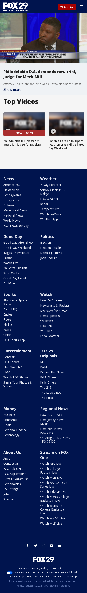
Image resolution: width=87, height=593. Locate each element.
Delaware (9, 205)
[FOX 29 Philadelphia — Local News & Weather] (15, 7)
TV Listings (10, 489)
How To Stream (51, 300)
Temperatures (50, 209)
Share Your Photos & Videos (17, 384)
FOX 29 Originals (48, 353)
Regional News (54, 408)
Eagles (7, 314)
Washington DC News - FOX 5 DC (55, 439)
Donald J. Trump (51, 253)
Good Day (12, 236)
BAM (43, 367)
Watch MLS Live (51, 523)
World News (11, 220)
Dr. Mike (9, 283)
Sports (9, 294)
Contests (9, 357)
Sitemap (9, 499)
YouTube (46, 331)
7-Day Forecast (50, 185)
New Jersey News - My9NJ (53, 422)
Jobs (6, 494)
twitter (35, 545)
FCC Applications (14, 474)
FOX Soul (46, 326)
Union (7, 335)
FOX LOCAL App (51, 415)
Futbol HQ (10, 309)
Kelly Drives (48, 382)
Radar (44, 204)
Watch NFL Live (51, 463)
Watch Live (67, 7)
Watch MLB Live (51, 478)
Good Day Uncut (14, 278)
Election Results (51, 248)
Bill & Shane (48, 377)
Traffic (7, 258)
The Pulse (47, 398)
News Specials (50, 316)
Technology (11, 435)
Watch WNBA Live (52, 518)
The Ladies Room (52, 393)
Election (45, 243)
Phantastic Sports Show (15, 302)
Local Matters (49, 336)
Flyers (7, 319)
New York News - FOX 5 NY (52, 430)
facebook (27, 545)
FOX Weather (49, 199)
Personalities (12, 484)
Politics (47, 236)
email (59, 545)
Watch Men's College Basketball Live (54, 498)
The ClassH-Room (15, 367)
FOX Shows (11, 362)
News (8, 178)
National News (13, 215)
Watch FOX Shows (16, 377)
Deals (7, 425)
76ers (7, 330)
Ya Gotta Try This (15, 268)
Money (9, 408)
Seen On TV (11, 273)
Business (9, 415)
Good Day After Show (18, 243)
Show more (12, 89)
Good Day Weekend (17, 248)
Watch (46, 294)
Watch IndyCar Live (53, 492)
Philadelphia (11, 190)
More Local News (15, 210)
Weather (48, 178)
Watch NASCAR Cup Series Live (53, 484)
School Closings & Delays (52, 192)
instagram (43, 545)
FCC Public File (13, 469)
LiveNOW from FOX (53, 311)
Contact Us (11, 463)
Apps (6, 458)
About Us (12, 452)
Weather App (49, 219)
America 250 (11, 185)
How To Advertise (15, 479)
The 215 (45, 387)
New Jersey (11, 200)
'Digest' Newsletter (16, 253)
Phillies (8, 325)
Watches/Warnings (53, 214)
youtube (51, 545)
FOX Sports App (14, 340)
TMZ (6, 372)
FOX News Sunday (16, 226)
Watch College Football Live (50, 470)
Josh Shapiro (48, 258)
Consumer (10, 420)
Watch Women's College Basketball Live (52, 509)
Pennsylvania (12, 195)
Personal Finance (15, 430)
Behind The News (52, 372)
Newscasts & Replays (55, 305)
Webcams (47, 321)
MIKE (43, 362)
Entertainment (17, 350)
